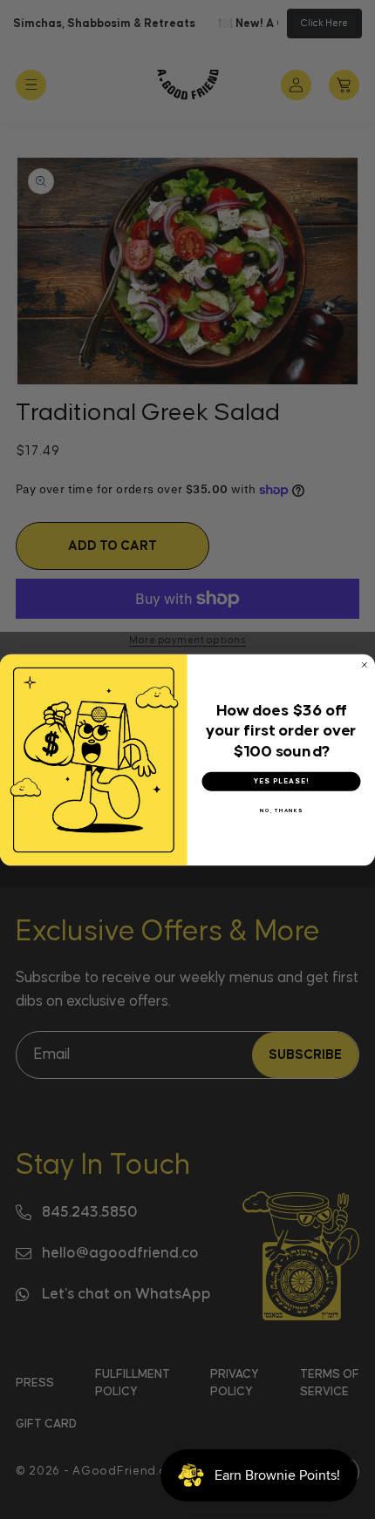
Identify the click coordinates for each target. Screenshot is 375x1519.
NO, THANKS (281, 809)
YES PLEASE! (282, 780)
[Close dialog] (364, 664)
